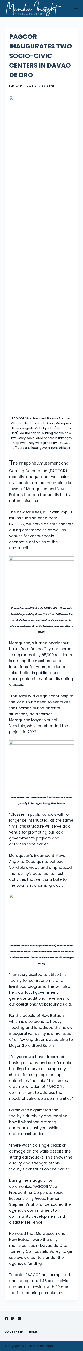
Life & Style (46, 85)
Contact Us (14, 1332)
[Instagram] (19, 1318)
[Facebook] (6, 1318)
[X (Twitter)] (12, 1318)
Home (33, 1332)
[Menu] (76, 8)
